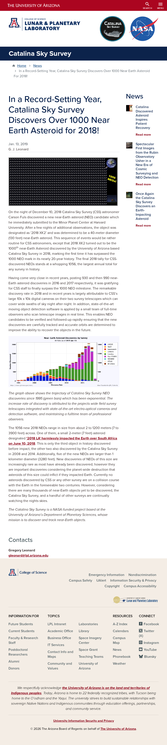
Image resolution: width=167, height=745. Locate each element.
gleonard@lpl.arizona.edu (28, 555)
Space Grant (88, 650)
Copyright (112, 586)
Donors (13, 668)
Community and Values (60, 666)
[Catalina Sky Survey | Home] (44, 24)
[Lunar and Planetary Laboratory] (136, 599)
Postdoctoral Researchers (18, 652)
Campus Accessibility (140, 586)
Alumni (13, 661)
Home (21, 66)
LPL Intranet (57, 624)
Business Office (59, 638)
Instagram (151, 643)
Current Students (21, 631)
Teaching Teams (91, 657)
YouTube (150, 650)
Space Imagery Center (90, 640)
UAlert (101, 580)
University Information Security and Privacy (83, 721)
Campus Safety (80, 580)
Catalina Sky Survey (40, 53)
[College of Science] (31, 572)
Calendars (121, 631)
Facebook (151, 624)
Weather (119, 663)
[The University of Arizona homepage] (37, 5)
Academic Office (60, 631)
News (37, 66)
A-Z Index (120, 624)
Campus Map (119, 640)
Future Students (20, 624)
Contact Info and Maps (60, 654)
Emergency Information (106, 575)
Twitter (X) (146, 633)
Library (84, 631)
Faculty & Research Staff (23, 640)
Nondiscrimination (142, 575)
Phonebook (121, 657)
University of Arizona (88, 666)
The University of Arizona (118, 729)
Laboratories (88, 624)
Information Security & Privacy (133, 580)
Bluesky (150, 657)
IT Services (56, 645)
